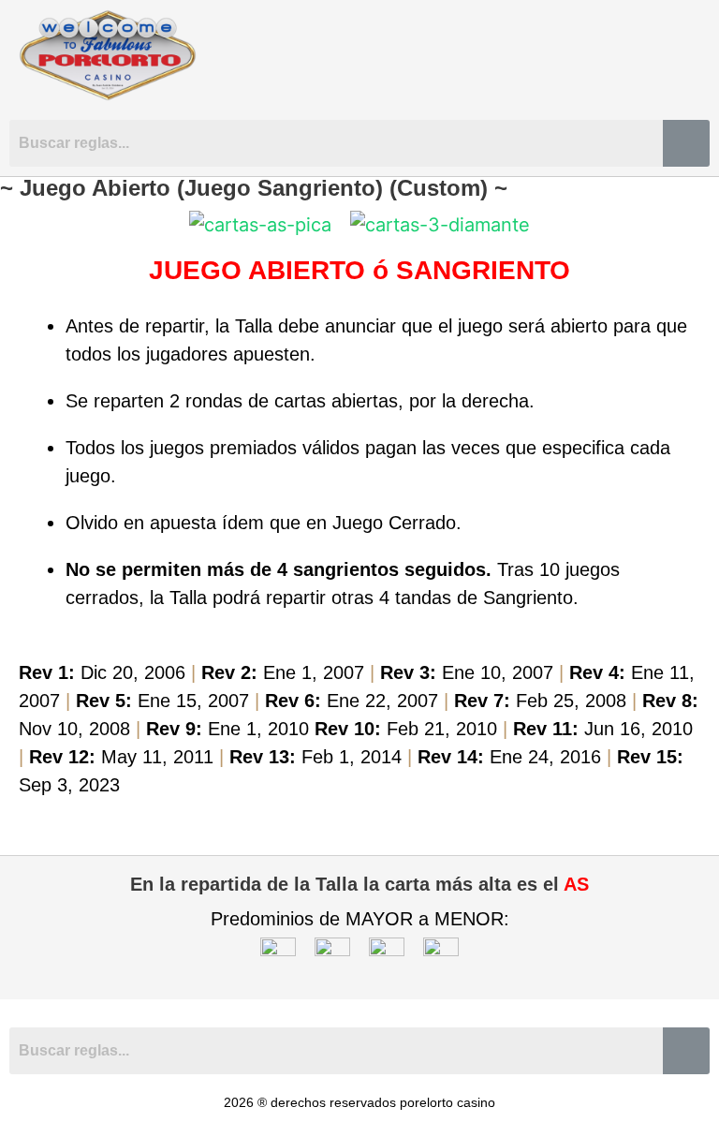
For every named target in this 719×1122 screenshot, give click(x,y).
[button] (693, 55)
